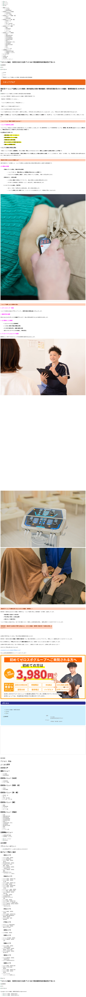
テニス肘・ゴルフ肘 (10, 24)
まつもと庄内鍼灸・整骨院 (9, 937)
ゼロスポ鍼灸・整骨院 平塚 (9, 901)
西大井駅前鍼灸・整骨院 (8, 863)
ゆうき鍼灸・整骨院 (7, 884)
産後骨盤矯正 (9, 10)
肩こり (7, 22)
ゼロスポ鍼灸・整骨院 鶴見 (9, 885)
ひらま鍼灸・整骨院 (7, 899)
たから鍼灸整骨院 (7, 859)
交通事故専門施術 (10, 51)
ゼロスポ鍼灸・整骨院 (8, 857)
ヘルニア (8, 30)
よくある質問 (6, 53)
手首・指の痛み (9, 23)
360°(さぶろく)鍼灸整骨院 (9, 924)
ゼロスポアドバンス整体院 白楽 (10, 902)
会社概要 (5, 57)
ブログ (4, 55)
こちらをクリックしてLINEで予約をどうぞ (10, 650)
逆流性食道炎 (9, 36)
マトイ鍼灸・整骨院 (7, 894)
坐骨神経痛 (8, 28)
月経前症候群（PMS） (11, 42)
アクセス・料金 (6, 761)
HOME (4, 72)
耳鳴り (7, 16)
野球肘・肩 (8, 20)
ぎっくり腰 (8, 31)
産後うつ (8, 40)
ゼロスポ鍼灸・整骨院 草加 (9, 914)
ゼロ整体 (8, 9)
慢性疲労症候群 (9, 44)
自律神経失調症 (9, 39)
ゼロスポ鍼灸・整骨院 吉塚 (9, 969)
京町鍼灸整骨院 (6, 896)
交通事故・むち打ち (10, 52)
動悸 (7, 45)
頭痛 (7, 34)
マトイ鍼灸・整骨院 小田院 (9, 890)
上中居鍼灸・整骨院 (7, 932)
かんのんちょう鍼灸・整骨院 (9, 889)
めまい (7, 47)
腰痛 (7, 27)
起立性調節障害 (9, 38)
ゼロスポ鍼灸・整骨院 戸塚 (9, 878)
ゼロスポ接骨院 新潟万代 (8, 960)
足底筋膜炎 (8, 13)
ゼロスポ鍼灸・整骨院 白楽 (9, 882)
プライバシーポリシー (8, 59)
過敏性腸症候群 (9, 35)
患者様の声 (5, 56)
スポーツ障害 (9, 14)
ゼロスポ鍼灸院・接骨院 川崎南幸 (10, 903)
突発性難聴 (8, 18)
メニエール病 (9, 48)
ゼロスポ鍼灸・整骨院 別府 (9, 965)
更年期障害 (8, 43)
